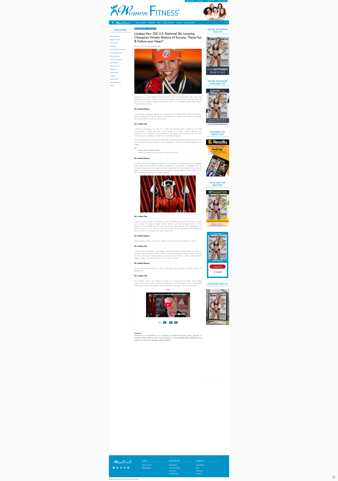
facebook (113, 467)
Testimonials (199, 471)
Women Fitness (145, 10)
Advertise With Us (147, 465)
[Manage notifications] (333, 477)
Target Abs (113, 76)
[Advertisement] (218, 355)
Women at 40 (114, 79)
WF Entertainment (174, 473)
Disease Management (116, 53)
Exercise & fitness (115, 56)
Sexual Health (114, 72)
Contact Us (199, 473)
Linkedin (121, 467)
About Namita (200, 465)
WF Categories (173, 465)
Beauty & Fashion (115, 36)
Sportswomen (151, 28)
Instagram (128, 467)
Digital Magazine (146, 468)
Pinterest (124, 467)
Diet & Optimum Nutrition (117, 49)
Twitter (117, 467)
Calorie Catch (114, 43)
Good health (113, 63)
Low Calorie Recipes (174, 468)
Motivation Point (141, 28)
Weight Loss (113, 69)
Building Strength (115, 39)
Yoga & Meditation (115, 82)
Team (197, 468)
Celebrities (113, 46)
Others (112, 85)
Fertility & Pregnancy (116, 59)
